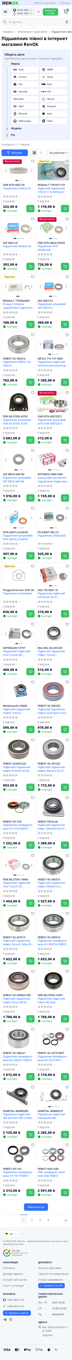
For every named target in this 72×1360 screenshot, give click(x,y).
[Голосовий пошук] (67, 22)
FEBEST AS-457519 (14, 937)
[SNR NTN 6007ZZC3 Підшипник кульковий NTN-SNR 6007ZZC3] (53, 402)
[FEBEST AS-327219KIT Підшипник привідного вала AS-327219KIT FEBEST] (53, 1038)
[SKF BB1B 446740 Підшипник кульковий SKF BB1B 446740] (19, 460)
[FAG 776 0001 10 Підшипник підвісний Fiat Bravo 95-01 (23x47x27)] (53, 575)
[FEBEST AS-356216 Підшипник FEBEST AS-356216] (19, 344)
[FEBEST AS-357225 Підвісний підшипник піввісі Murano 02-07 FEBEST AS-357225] (53, 749)
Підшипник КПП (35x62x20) (48, 247)
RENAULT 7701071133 (51, 185)
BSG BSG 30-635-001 (50, 648)
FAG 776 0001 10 (48, 590)
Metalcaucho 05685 (15, 705)
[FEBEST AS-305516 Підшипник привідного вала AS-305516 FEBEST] (53, 923)
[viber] (11, 1319)
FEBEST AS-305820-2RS (17, 995)
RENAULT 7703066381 (16, 300)
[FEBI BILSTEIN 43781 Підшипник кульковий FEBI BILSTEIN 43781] (19, 402)
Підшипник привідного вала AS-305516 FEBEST (52, 942)
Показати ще (36, 1207)
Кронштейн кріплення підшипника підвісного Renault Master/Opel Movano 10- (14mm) (52, 479)
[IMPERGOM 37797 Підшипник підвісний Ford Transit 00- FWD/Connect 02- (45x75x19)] (19, 633)
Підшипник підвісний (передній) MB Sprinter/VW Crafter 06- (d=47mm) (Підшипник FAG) (52, 1115)
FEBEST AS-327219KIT (51, 1053)
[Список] (41, 153)
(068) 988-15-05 (15, 1306)
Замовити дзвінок (19, 1312)
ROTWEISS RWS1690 (50, 474)
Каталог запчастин (15, 1279)
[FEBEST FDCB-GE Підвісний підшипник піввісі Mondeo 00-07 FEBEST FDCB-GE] (53, 807)
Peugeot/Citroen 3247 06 (18, 590)
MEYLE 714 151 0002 (50, 358)
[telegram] (5, 1319)
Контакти (65, 2)
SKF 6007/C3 (45, 300)
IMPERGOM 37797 (14, 648)
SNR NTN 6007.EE (14, 185)
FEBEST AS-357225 (49, 763)
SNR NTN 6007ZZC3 (50, 416)
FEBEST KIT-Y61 (12, 1169)
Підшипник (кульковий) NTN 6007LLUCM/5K (17, 537)
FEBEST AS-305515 (49, 879)
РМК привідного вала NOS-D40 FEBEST (51, 1173)
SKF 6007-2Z (10, 243)
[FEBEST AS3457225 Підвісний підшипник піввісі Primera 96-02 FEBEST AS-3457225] (19, 749)
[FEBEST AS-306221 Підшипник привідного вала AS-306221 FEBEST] (19, 1038)
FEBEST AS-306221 (14, 1053)
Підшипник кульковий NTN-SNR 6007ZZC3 (52, 421)
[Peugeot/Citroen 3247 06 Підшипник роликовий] (19, 575)
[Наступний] (31, 170)
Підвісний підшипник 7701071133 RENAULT (51, 190)
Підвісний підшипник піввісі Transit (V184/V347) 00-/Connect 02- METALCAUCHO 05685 (18, 710)
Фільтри (17, 152)
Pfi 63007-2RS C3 (48, 532)
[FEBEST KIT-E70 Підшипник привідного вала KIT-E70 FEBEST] (19, 807)
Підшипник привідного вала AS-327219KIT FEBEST (52, 1058)
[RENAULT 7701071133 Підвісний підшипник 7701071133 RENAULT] (53, 170)
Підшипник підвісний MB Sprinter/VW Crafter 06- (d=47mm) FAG (17, 1115)
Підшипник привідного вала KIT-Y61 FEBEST (17, 1173)
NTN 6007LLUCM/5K (15, 532)
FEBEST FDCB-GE (48, 821)
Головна (8, 31)
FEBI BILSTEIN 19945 (15, 879)
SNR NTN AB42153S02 (51, 243)
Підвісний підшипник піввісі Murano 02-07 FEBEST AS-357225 (51, 768)
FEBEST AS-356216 (14, 358)
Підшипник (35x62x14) (17, 188)
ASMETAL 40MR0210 (50, 1111)
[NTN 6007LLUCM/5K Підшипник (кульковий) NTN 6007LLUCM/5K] (19, 518)
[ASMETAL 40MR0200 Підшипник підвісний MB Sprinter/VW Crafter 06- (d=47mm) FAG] (19, 1096)
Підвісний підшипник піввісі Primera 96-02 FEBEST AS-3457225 (16, 768)
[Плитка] (34, 153)
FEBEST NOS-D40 (48, 1169)
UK (11, 1234)
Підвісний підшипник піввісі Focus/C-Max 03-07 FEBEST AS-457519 (17, 942)
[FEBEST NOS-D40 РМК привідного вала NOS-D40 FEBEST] (53, 1154)
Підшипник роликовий (17, 593)
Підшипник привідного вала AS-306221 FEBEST (17, 1058)
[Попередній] (6, 170)
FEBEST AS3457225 (14, 763)
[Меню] (5, 12)
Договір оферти (13, 1274)
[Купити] (30, 208)
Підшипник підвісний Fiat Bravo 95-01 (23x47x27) (51, 595)
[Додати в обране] (33, 161)
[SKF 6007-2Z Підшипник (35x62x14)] (19, 228)
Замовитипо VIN (50, 12)
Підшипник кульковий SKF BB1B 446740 (17, 479)
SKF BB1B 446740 (13, 474)
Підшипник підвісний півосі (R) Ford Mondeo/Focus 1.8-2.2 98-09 (51, 1000)
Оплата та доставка (45, 2)
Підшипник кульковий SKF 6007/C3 (52, 305)
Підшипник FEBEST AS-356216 (17, 363)
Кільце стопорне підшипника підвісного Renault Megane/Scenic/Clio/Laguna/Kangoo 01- (19, 305)
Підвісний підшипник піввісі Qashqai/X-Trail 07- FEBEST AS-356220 (52, 710)
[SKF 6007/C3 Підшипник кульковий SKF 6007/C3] (53, 286)
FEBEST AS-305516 (49, 937)
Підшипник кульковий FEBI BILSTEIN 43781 (17, 421)
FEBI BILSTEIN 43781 (15, 416)
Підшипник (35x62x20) (52, 535)
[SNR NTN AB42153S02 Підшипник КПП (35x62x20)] (53, 228)
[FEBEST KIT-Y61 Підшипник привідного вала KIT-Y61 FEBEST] (19, 1154)
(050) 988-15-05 (15, 1299)
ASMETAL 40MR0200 (15, 1111)
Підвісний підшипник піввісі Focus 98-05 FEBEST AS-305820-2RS (17, 1000)
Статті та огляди (13, 1285)
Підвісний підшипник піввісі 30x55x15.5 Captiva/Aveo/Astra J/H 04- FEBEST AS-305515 (51, 884)
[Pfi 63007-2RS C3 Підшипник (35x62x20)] (53, 518)
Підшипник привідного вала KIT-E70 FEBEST (17, 826)
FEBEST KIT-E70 (12, 821)
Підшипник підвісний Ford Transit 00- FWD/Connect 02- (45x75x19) (16, 652)
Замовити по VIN (53, 1285)
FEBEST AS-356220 (49, 705)
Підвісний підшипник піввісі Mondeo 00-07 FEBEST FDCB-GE (51, 826)
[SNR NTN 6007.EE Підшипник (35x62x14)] (19, 170)
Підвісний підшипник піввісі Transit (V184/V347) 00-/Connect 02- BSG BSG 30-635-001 (53, 652)
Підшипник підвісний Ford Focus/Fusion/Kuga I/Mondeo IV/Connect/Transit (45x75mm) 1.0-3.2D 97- (52, 363)
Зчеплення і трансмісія (32, 31)
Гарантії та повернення (53, 1274)
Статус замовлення (50, 1279)
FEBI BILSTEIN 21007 (50, 995)
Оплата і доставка (49, 1268)
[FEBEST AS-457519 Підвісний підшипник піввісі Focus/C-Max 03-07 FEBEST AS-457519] (19, 923)
